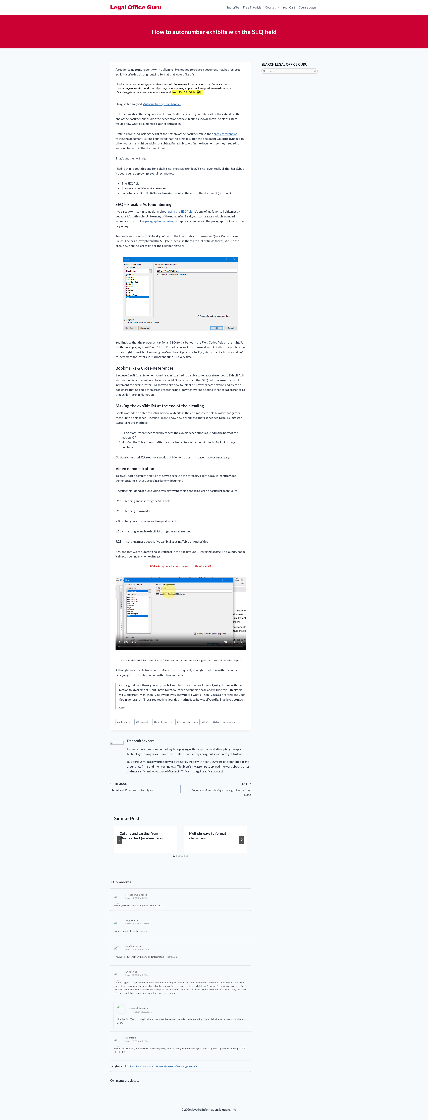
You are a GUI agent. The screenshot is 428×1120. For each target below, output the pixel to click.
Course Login (307, 7)
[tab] (174, 856)
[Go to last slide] (119, 840)
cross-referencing (225, 134)
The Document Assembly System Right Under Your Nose (218, 789)
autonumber (124, 722)
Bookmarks (142, 722)
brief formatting (163, 722)
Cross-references (187, 722)
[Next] (241, 840)
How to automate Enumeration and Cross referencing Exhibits (160, 1066)
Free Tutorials (252, 7)
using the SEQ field (180, 211)
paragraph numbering (159, 221)
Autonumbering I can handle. (162, 104)
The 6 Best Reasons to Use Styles (131, 787)
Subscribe (233, 7)
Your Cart (289, 7)
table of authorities (224, 722)
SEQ (205, 722)
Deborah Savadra (138, 1007)
